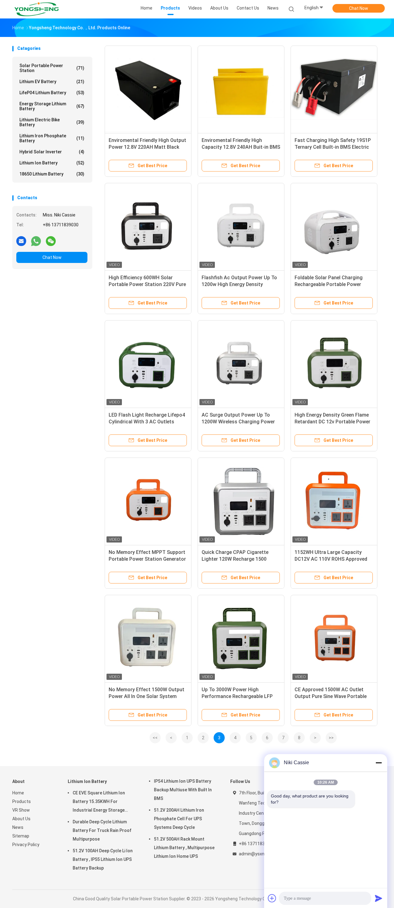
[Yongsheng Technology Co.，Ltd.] (36, 9)
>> (331, 737)
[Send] (379, 898)
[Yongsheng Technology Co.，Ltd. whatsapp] (36, 241)
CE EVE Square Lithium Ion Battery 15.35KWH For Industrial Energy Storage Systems (99, 802)
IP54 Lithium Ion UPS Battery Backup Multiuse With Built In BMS (183, 790)
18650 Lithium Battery (51, 174)
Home (18, 792)
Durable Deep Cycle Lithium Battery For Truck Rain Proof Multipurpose (102, 830)
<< (155, 737)
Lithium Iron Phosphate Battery (51, 138)
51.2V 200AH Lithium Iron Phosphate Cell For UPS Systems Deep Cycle (179, 819)
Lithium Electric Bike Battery (51, 122)
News (17, 827)
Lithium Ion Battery (51, 162)
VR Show (21, 810)
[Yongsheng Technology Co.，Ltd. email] (21, 241)
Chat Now (358, 8)
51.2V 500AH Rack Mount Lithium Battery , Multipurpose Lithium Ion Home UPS (184, 848)
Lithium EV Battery (51, 81)
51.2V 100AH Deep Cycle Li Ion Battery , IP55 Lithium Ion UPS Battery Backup (103, 859)
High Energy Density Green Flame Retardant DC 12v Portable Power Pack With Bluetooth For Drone (332, 421)
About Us (21, 818)
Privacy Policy (25, 844)
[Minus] (378, 762)
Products (21, 801)
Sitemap (20, 835)
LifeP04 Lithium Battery (51, 92)
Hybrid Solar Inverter (51, 151)
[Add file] (272, 898)
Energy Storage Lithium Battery (51, 106)
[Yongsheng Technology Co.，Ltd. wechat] (51, 241)
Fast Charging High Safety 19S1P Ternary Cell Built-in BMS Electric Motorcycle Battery (333, 147)
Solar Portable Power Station (51, 68)
